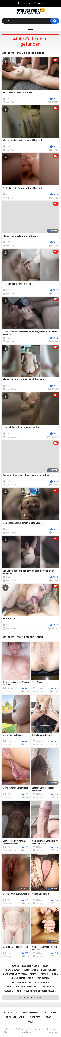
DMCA (30, 1022)
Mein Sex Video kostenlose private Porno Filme (25, 1030)
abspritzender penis (15, 974)
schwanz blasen (12, 970)
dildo (45, 966)
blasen (15, 966)
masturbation (43, 978)
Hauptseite (10, 1012)
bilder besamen (48, 970)
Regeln (49, 1017)
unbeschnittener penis (22, 978)
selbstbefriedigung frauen (40, 991)
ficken (33, 974)
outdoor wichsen (39, 982)
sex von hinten (49, 974)
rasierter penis (30, 970)
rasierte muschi (31, 966)
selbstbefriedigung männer (22, 987)
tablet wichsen (12, 991)
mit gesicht (48, 987)
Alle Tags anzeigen (30, 997)
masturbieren (18, 982)
